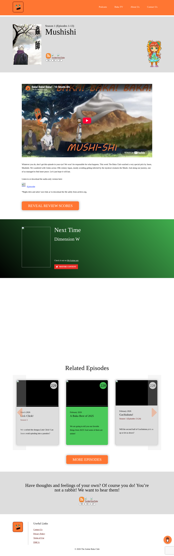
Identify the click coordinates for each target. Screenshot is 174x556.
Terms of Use (38, 538)
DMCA (36, 542)
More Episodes (87, 459)
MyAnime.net (72, 260)
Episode (31, 186)
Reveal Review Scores (50, 206)
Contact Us (37, 529)
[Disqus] (87, 317)
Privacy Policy (39, 534)
